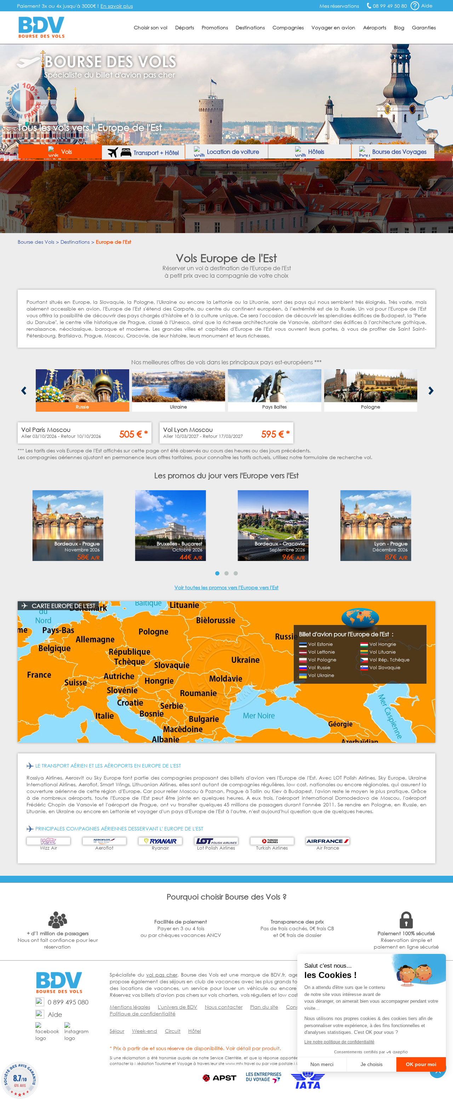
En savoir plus (117, 5)
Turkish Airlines (272, 848)
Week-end (144, 1030)
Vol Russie (319, 668)
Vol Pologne (322, 660)
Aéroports (374, 27)
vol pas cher (161, 974)
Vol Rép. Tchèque (389, 660)
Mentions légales (130, 1006)
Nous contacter (223, 1006)
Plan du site (264, 1006)
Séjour (117, 1030)
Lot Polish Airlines (216, 848)
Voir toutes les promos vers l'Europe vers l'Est (226, 587)
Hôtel (194, 1030)
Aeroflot (104, 848)
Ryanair (160, 848)
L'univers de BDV (177, 1006)
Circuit (172, 1030)
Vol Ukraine (321, 675)
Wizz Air (48, 848)
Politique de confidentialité (143, 1013)
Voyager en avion (333, 27)
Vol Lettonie (321, 652)
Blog (399, 27)
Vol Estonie (320, 644)
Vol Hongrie (382, 644)
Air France (327, 848)
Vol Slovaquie (384, 668)
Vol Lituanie (382, 652)
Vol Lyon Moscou (188, 429)
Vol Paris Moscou (45, 429)
